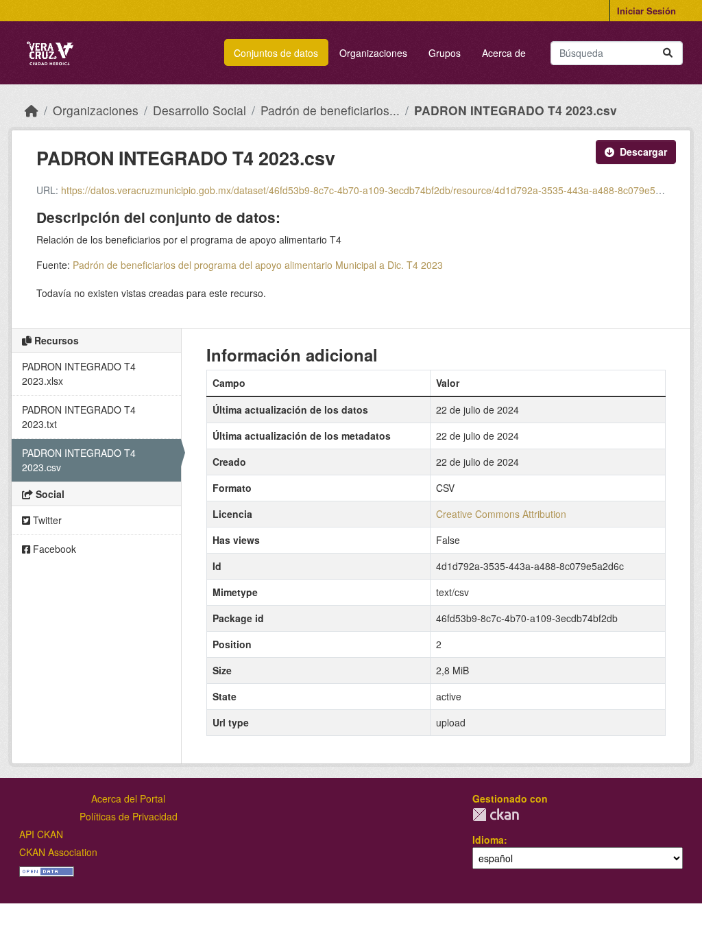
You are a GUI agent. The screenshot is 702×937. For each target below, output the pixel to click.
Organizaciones (373, 53)
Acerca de (504, 53)
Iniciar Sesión (646, 10)
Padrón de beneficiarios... (330, 110)
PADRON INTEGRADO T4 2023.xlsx (79, 373)
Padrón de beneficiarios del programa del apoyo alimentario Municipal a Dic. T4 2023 (258, 265)
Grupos (444, 53)
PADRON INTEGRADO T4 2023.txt (79, 417)
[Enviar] (667, 53)
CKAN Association (58, 852)
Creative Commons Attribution (501, 514)
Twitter (46, 520)
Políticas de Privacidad (129, 816)
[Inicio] (31, 110)
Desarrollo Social (199, 110)
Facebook (53, 549)
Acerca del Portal (128, 798)
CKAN (495, 814)
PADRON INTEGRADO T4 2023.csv (515, 110)
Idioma (488, 839)
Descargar (643, 151)
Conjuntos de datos (276, 53)
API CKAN (41, 834)
